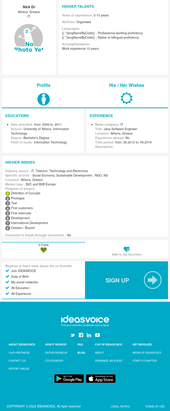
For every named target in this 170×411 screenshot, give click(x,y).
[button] (126, 280)
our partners (19, 352)
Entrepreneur (56, 352)
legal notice (121, 406)
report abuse (19, 368)
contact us (17, 360)
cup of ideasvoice (108, 344)
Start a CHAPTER (145, 360)
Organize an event (109, 360)
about (99, 352)
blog (81, 353)
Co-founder (54, 360)
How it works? (56, 344)
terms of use (155, 406)
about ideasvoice (22, 344)
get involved (142, 344)
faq (80, 344)
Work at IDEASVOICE (147, 352)
